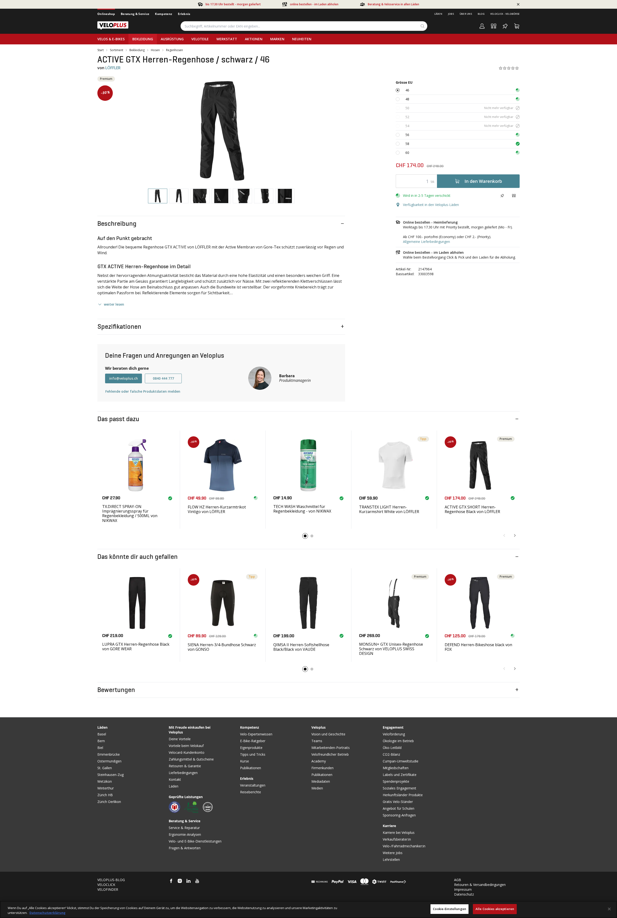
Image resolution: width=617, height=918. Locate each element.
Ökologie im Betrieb (398, 741)
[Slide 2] (311, 536)
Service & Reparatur (184, 827)
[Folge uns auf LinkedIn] (188, 880)
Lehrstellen (391, 859)
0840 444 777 (163, 378)
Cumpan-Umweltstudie (400, 761)
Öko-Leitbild (392, 747)
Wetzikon (104, 781)
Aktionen (253, 39)
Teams (316, 741)
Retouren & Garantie (185, 766)
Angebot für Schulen (398, 808)
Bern (101, 741)
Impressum (463, 889)
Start (100, 50)
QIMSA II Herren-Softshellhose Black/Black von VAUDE (301, 647)
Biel (100, 747)
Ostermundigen (109, 761)
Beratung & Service (135, 14)
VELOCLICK (106, 884)
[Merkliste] (505, 26)
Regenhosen (174, 50)
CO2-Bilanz (391, 754)
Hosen (155, 50)
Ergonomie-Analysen (185, 834)
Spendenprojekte (396, 781)
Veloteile (200, 39)
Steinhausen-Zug (110, 774)
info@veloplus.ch (123, 378)
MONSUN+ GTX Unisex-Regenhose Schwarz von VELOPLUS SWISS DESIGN (391, 649)
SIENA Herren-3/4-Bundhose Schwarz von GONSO (222, 647)
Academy (318, 761)
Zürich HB (105, 795)
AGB (457, 879)
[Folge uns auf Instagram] (179, 880)
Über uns (466, 13)
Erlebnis (184, 14)
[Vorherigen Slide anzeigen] (504, 535)
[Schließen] (609, 909)
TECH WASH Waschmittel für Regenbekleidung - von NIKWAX (302, 509)
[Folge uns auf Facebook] (171, 880)
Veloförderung (394, 734)
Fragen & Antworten (185, 848)
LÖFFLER (113, 67)
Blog (481, 13)
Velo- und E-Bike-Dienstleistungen (195, 841)
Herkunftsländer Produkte (403, 795)
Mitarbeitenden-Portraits (330, 747)
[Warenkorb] (517, 26)
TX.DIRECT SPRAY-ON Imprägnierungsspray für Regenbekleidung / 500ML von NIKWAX (129, 513)
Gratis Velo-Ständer (398, 801)
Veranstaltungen (252, 785)
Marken (277, 39)
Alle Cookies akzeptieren (495, 909)
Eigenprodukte (251, 747)
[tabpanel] (221, 130)
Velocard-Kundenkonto (186, 752)
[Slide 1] (305, 536)
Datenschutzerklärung (47, 913)
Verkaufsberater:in (397, 839)
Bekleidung (142, 39)
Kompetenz (163, 14)
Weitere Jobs (392, 852)
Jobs (451, 13)
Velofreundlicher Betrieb (330, 754)
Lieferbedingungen (183, 772)
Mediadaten (320, 781)
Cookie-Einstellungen (449, 909)
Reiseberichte (250, 792)
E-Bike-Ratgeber (252, 741)
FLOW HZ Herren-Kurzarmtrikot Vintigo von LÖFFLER (217, 509)
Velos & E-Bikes (111, 39)
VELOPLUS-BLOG (111, 879)
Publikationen (250, 768)
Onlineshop (106, 14)
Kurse (244, 761)
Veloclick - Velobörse (505, 13)
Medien (317, 788)
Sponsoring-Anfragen (399, 815)
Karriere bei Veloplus (399, 832)
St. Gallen (104, 768)
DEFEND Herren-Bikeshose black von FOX (478, 647)
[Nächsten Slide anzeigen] (515, 535)
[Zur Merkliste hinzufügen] (502, 195)
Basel (101, 734)
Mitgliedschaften (396, 768)
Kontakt (175, 779)
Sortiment (116, 50)
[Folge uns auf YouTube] (197, 880)
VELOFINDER (107, 889)
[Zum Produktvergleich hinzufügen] (514, 195)
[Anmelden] (482, 26)
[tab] (157, 196)
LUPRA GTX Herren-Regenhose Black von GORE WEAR (135, 646)
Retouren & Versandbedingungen (480, 884)
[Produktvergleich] (493, 26)
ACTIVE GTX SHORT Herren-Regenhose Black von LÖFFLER (472, 509)
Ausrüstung (172, 39)
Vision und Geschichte (328, 734)
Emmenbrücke (108, 754)
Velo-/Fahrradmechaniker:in (404, 846)
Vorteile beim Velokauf (186, 745)
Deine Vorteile (180, 739)
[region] (308, 909)
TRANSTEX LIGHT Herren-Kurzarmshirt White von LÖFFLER (389, 509)
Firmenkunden (322, 768)
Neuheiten (301, 39)
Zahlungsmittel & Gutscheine (191, 759)
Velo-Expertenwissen (256, 734)
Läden (438, 13)
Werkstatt (226, 39)
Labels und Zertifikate (399, 774)
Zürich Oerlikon (109, 801)
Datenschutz (464, 894)
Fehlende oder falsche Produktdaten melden (142, 391)
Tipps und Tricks (252, 754)
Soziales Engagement (399, 788)
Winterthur (105, 788)
